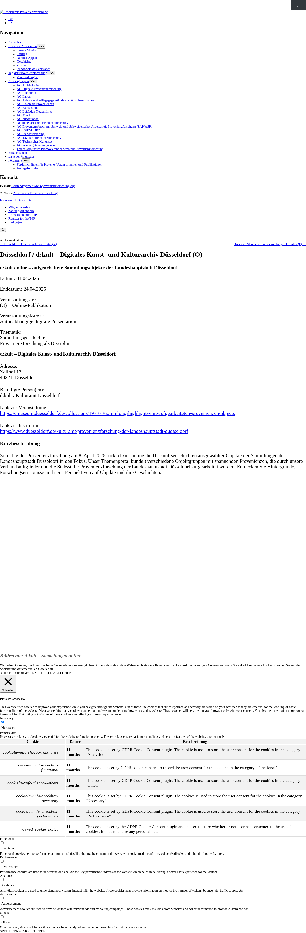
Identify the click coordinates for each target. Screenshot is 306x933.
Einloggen (15, 222)
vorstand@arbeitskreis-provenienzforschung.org (43, 186)
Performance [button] (8, 857)
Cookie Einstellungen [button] (15, 672)
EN (10, 23)
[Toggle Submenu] (41, 46)
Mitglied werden (19, 207)
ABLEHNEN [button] (62, 672)
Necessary (8, 727)
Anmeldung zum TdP (22, 214)
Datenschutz (23, 200)
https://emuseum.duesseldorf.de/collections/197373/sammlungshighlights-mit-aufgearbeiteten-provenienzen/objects (117, 413)
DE (10, 19)
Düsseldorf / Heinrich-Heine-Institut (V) (30, 244)
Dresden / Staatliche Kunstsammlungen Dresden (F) (268, 244)
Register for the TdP (21, 218)
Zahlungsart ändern (21, 211)
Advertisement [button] (9, 894)
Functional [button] (7, 839)
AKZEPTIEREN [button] (40, 672)
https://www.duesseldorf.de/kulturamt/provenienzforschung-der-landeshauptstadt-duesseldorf (94, 431)
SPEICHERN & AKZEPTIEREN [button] (23, 931)
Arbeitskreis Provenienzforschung (35, 193)
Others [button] (4, 912)
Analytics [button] (6, 875)
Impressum (7, 200)
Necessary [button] (7, 718)
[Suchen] (298, 5)
